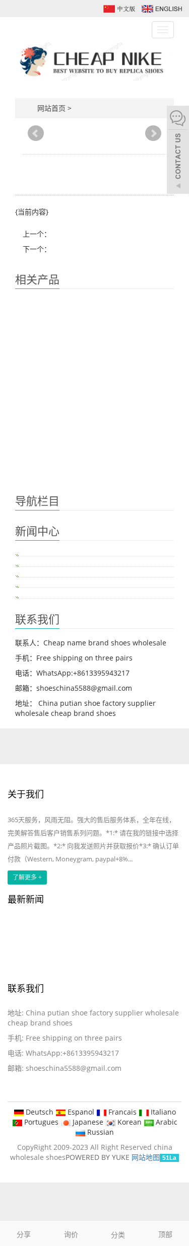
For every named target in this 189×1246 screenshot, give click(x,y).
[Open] (178, 151)
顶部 (165, 1234)
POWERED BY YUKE (99, 1157)
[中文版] (119, 8)
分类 (118, 1234)
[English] (161, 8)
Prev (36, 133)
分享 (24, 1234)
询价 (71, 1234)
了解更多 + (27, 877)
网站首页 (51, 108)
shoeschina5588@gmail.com (73, 1068)
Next (153, 133)
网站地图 (146, 1157)
